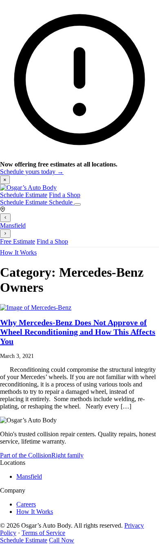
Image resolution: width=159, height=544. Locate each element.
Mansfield (13, 225)
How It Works (18, 252)
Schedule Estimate (23, 194)
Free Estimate (17, 241)
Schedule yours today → (32, 171)
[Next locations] (5, 233)
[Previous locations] (5, 217)
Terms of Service (43, 532)
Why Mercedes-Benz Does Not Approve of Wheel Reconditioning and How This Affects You (77, 332)
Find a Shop (64, 194)
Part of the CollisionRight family (42, 455)
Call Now (61, 540)
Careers (26, 504)
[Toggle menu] (77, 204)
